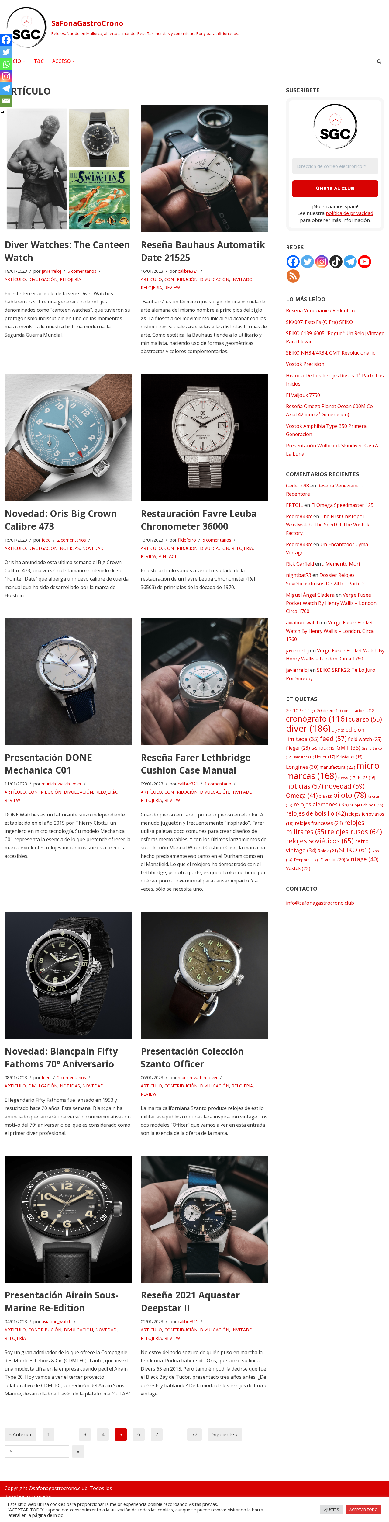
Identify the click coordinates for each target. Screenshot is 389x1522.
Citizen (331, 710)
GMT (348, 747)
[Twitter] (6, 52)
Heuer (325, 756)
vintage (362, 859)
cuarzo (365, 719)
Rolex (328, 851)
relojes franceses (319, 823)
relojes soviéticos (320, 840)
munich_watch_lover (61, 784)
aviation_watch (56, 1321)
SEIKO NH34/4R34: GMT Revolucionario (331, 352)
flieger (298, 748)
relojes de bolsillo (316, 813)
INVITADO (242, 279)
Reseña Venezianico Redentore (321, 310)
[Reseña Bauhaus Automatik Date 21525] (204, 168)
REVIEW (172, 287)
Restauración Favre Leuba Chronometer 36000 (199, 519)
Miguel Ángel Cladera (310, 594)
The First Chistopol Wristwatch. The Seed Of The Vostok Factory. (327, 524)
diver (308, 728)
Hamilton (303, 757)
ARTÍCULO (15, 279)
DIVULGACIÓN (42, 279)
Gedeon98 (297, 485)
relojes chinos (366, 805)
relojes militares (325, 827)
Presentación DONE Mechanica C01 (48, 763)
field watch (365, 739)
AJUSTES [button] (331, 1509)
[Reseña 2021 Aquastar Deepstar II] (204, 1219)
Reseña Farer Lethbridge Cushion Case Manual (195, 763)
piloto (349, 795)
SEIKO (354, 849)
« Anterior (20, 1434)
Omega (302, 795)
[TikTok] (336, 261)
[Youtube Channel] (364, 261)
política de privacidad (349, 213)
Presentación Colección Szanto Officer (192, 1057)
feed (46, 540)
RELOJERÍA (70, 279)
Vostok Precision (305, 364)
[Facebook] (6, 40)
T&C (39, 61)
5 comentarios (81, 271)
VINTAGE (168, 556)
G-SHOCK (323, 748)
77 (194, 1434)
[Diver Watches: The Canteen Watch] (68, 168)
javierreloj (51, 271)
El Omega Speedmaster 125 (342, 505)
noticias (304, 786)
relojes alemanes (321, 804)
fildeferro (187, 540)
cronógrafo (316, 718)
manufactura (337, 767)
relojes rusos (355, 831)
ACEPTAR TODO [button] (363, 1509)
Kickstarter (349, 756)
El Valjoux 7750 (303, 395)
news (347, 777)
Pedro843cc (299, 516)
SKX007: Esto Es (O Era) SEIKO (319, 322)
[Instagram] (6, 76)
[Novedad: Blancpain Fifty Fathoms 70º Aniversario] (68, 975)
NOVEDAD (93, 548)
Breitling (309, 710)
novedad (345, 786)
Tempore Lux (309, 859)
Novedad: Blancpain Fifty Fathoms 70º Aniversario (61, 1057)
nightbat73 (298, 575)
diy (338, 730)
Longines (302, 766)
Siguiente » (225, 1434)
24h (292, 710)
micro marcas (333, 770)
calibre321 (188, 271)
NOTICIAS (70, 548)
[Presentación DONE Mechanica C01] (68, 681)
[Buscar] (379, 61)
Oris (325, 796)
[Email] (6, 101)
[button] (24, 61)
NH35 (366, 777)
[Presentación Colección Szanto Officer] (204, 975)
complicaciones (358, 710)
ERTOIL (294, 505)
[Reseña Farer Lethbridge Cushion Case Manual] (204, 681)
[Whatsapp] (6, 64)
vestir (335, 859)
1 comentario (218, 784)
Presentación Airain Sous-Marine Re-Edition (62, 1301)
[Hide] (2, 112)
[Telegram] (6, 88)
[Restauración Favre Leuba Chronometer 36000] (204, 437)
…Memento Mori (341, 563)
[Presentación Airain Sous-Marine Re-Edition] (68, 1219)
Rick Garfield (300, 563)
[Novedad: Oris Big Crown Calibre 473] (68, 437)
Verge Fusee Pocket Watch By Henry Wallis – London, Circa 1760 (332, 603)
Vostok (298, 868)
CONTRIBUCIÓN (181, 279)
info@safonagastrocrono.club (320, 903)
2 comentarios (71, 540)
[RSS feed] (293, 276)
